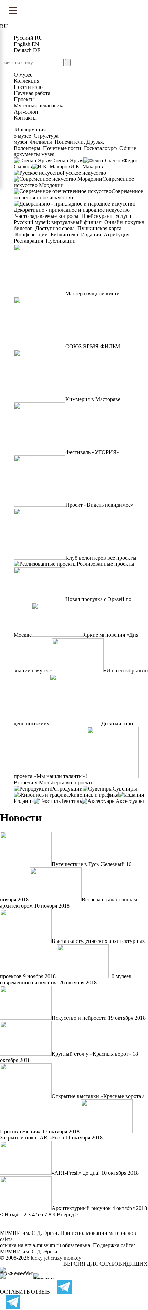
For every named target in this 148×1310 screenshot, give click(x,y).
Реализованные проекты (105, 564)
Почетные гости (62, 148)
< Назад (9, 1214)
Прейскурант (97, 216)
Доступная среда (55, 228)
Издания (91, 234)
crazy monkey (66, 1258)
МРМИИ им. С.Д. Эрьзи (28, 1251)
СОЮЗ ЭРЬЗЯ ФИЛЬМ (92, 346)
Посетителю (28, 87)
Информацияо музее (30, 133)
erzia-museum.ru (43, 1245)
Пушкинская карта (98, 228)
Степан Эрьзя (67, 160)
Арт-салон (26, 112)
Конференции (31, 234)
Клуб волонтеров (85, 558)
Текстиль (71, 801)
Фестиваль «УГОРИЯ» (92, 452)
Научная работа (32, 93)
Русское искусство (84, 173)
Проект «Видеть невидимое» (99, 505)
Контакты (25, 118)
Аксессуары (130, 801)
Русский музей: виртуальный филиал (58, 222)
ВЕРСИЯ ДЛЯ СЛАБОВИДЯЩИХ (105, 1264)
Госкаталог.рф (100, 148)
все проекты (121, 558)
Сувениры (125, 789)
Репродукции (67, 789)
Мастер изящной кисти (92, 293)
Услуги (123, 216)
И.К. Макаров (86, 166)
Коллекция (26, 81)
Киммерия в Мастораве (92, 399)
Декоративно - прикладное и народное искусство (72, 210)
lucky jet (40, 1258)
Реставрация (29, 241)
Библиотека (64, 234)
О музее (23, 75)
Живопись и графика (93, 795)
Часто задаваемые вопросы (47, 216)
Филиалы (40, 142)
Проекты (24, 99)
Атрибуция (116, 234)
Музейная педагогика (39, 105)
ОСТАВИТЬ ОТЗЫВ (25, 1292)
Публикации (60, 241)
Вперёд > (67, 1214)
